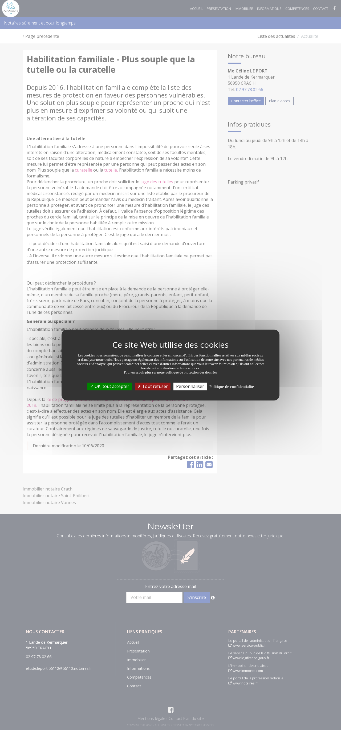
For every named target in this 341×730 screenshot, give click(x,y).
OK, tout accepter (111, 386)
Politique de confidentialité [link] (231, 386)
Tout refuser (154, 386)
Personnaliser (190, 386)
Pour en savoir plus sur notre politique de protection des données (170, 372)
